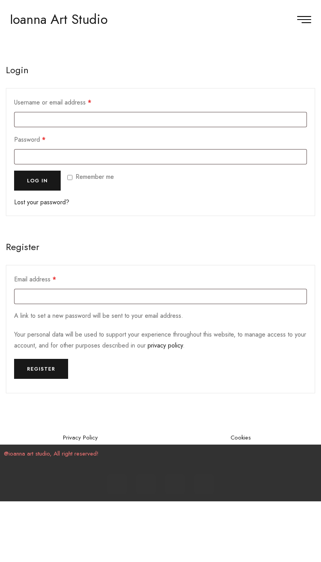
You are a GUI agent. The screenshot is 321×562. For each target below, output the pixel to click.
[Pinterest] (204, 484)
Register (41, 369)
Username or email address (64, 101)
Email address (47, 278)
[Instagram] (146, 484)
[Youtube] (175, 484)
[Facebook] (117, 484)
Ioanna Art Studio (59, 19)
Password (41, 138)
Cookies (241, 437)
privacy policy (165, 345)
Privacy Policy (80, 437)
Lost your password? (41, 202)
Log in (37, 180)
